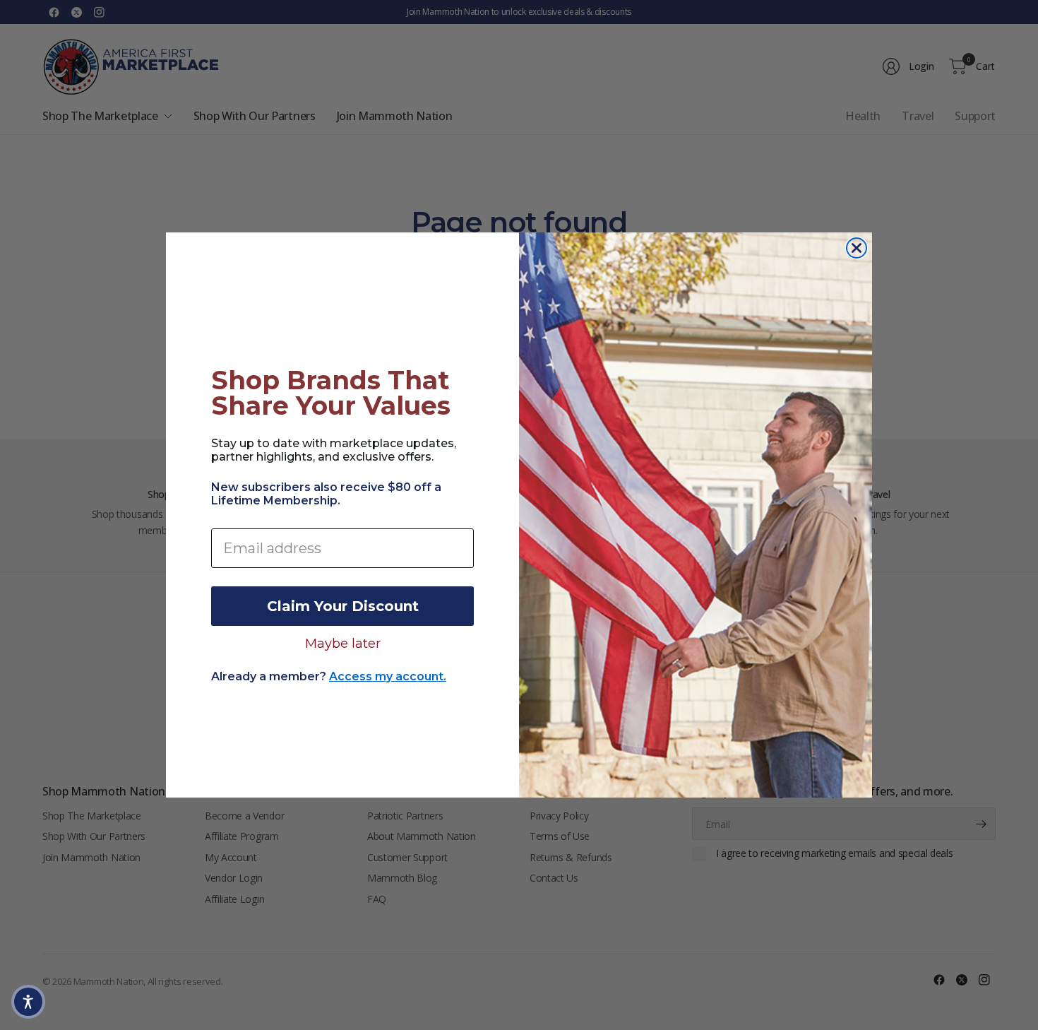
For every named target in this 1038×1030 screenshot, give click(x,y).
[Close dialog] (856, 248)
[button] (28, 1002)
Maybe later (343, 643)
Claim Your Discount (343, 606)
